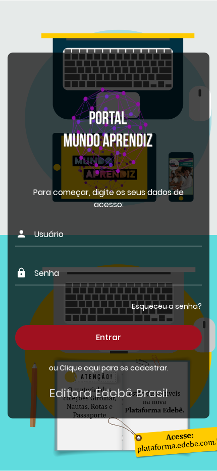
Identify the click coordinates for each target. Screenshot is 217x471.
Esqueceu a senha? (167, 306)
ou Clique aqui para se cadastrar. (109, 368)
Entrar (108, 337)
